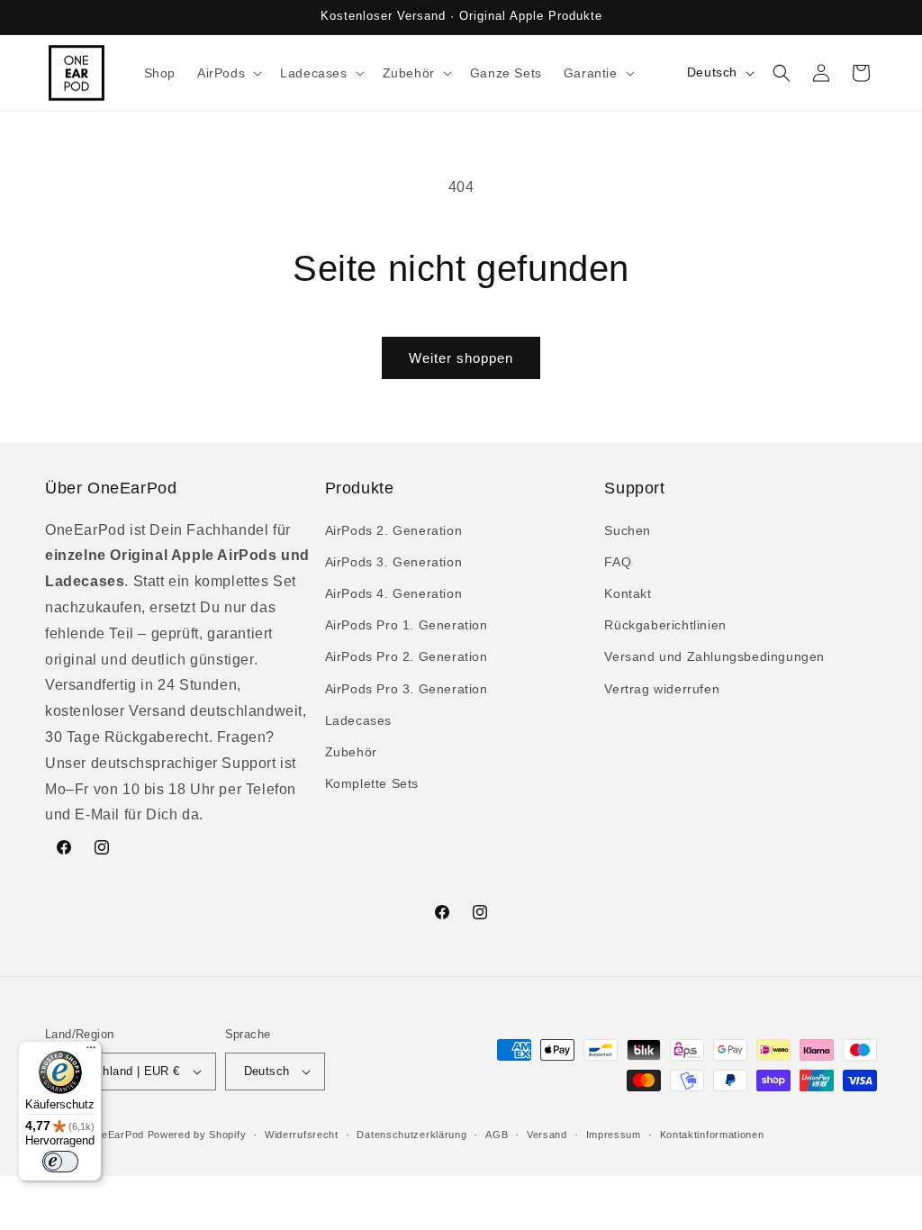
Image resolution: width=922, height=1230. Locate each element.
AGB (496, 1134)
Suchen (627, 530)
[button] (227, 73)
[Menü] (91, 1052)
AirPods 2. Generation (394, 530)
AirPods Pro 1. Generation (406, 625)
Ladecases (358, 720)
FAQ (617, 562)
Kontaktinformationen (712, 1134)
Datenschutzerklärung (411, 1134)
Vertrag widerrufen (661, 689)
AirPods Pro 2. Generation (406, 656)
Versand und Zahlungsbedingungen (714, 656)
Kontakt (627, 593)
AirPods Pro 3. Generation (406, 689)
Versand (547, 1134)
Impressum (613, 1134)
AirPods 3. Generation (394, 562)
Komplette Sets (372, 783)
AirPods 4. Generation (394, 593)
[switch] (60, 1161)
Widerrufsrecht (302, 1134)
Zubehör (351, 752)
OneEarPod (115, 1134)
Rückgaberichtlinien (665, 625)
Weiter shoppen (461, 358)
